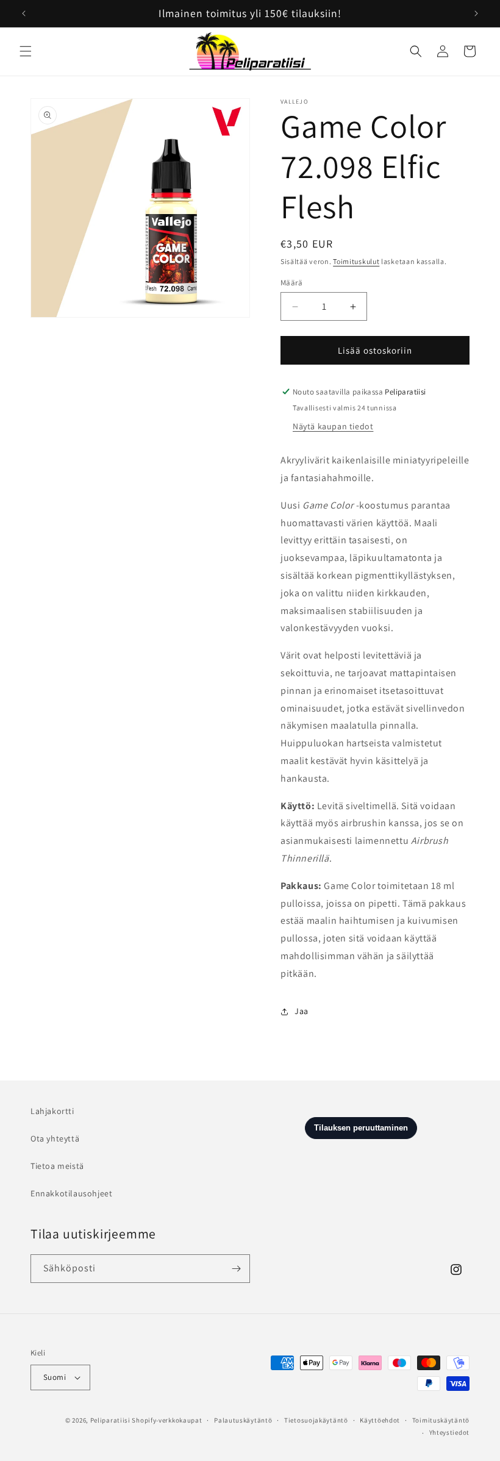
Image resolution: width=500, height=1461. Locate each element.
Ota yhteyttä (54, 1138)
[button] (25, 51)
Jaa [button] (302, 1011)
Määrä (291, 282)
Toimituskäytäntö (441, 1420)
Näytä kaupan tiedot (333, 426)
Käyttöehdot (380, 1420)
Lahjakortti (52, 1111)
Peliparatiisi (110, 1420)
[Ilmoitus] (476, 13)
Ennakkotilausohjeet (71, 1193)
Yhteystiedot (449, 1432)
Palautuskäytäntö (243, 1420)
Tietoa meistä (57, 1165)
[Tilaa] (236, 1268)
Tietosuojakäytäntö (316, 1420)
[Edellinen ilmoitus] (23, 13)
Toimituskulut (356, 261)
